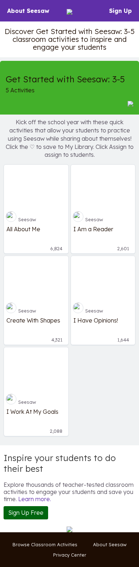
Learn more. (34, 499)
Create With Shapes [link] (33, 320)
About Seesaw (28, 10)
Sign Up (120, 10)
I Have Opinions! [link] (95, 320)
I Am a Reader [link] (93, 229)
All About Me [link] (23, 229)
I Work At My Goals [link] (32, 411)
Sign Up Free (25, 512)
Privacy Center (69, 555)
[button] (130, 103)
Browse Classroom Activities (44, 544)
